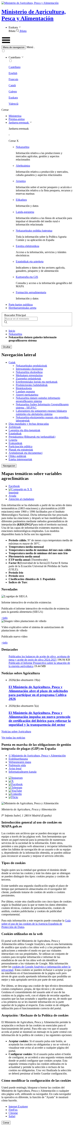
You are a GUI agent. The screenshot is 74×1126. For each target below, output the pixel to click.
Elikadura (21, 199)
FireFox (13, 1109)
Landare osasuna (25, 391)
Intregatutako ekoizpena (29, 368)
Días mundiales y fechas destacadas (29, 423)
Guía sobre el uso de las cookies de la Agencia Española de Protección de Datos (36, 924)
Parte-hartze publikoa (21, 304)
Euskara (13, 97)
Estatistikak (15, 433)
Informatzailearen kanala (22, 771)
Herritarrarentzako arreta (22, 307)
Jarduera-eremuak (19, 122)
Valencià (13, 103)
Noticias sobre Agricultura (16, 731)
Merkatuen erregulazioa (29, 375)
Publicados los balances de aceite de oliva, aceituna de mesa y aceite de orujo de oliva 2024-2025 (39, 658)
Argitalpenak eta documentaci (25, 452)
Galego (13, 91)
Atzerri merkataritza (27, 394)
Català (12, 85)
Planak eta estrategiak (21, 449)
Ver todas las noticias (13, 737)
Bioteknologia (24, 388)
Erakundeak (15, 443)
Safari (12, 1116)
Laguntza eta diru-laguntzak (24, 430)
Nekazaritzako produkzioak (31, 365)
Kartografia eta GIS (27, 276)
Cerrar (6, 1122)
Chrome (13, 1113)
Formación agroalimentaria (31, 292)
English (13, 73)
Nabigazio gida (17, 765)
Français (13, 79)
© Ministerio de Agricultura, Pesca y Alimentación (37, 755)
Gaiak (12, 362)
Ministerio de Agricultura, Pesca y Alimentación (33, 15)
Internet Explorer (18, 1106)
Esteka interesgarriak (20, 459)
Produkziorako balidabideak (32, 385)
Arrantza (21, 181)
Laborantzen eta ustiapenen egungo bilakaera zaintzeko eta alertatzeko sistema (41, 412)
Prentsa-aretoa (17, 119)
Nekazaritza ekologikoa (29, 372)
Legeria (13, 439)
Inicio (12, 330)
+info (4, 617)
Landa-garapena (25, 211)
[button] (37, 47)
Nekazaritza (22, 146)
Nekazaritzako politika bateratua (34, 230)
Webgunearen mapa (20, 762)
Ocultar (6, 347)
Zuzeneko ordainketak (28, 378)
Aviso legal (15, 768)
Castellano (14, 67)
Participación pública (20, 446)
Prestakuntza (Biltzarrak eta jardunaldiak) (32, 436)
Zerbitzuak (15, 427)
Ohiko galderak (17, 456)
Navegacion (9, 465)
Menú (30, 47)
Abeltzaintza (23, 165)
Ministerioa (15, 115)
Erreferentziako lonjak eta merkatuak (36, 381)
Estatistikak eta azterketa (29, 261)
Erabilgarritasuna (18, 758)
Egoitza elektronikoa (27, 246)
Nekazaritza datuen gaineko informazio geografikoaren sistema (38, 399)
